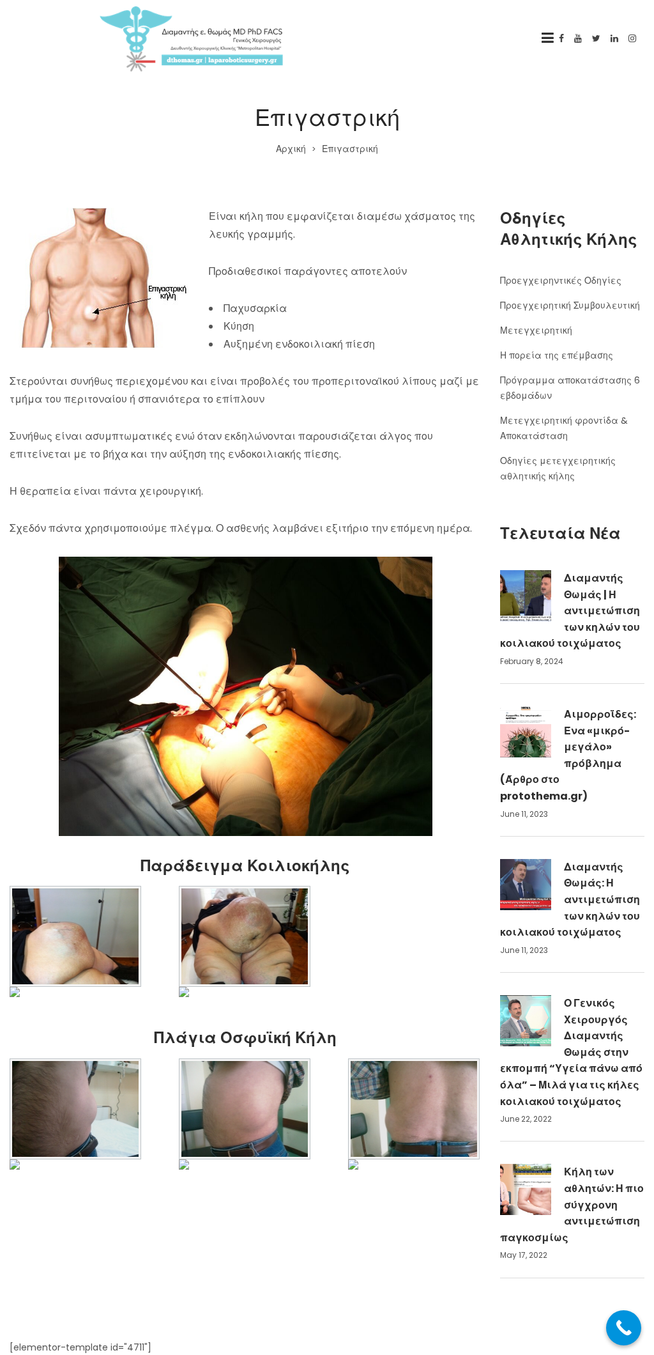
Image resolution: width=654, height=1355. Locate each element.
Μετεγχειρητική (536, 330)
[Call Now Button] (623, 1327)
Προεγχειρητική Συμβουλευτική (570, 305)
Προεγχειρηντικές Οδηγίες (560, 280)
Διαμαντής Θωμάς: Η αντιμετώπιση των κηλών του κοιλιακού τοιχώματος (570, 900)
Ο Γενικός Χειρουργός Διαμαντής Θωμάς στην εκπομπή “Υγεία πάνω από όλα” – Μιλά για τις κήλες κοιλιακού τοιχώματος (571, 1052)
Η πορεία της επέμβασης (556, 355)
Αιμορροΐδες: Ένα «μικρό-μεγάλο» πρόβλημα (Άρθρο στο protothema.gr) (568, 755)
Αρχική (291, 149)
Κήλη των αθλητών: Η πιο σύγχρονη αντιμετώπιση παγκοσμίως (572, 1204)
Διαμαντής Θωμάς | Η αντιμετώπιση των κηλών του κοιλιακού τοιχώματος (570, 611)
